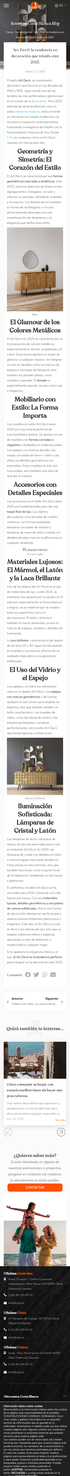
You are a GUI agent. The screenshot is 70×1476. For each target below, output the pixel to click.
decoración (39, 101)
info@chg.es (16, 1303)
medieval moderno (27, 111)
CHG (10, 137)
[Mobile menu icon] (6, 5)
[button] (28, 975)
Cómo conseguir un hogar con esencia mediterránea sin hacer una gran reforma (34, 1090)
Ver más (60, 1120)
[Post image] (35, 1060)
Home (9, 32)
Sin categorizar (24, 32)
